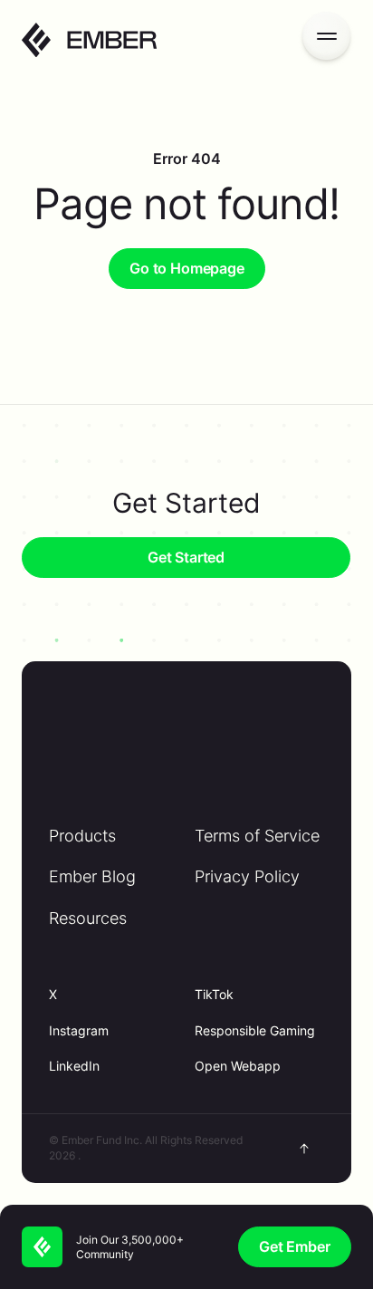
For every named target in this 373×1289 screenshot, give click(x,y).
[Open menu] (326, 36)
